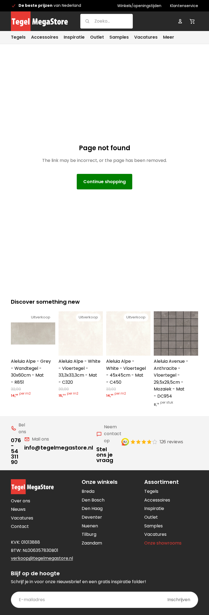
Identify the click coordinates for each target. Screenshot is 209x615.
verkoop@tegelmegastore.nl (42, 558)
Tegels (151, 491)
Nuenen (90, 526)
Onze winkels (100, 482)
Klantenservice (184, 5)
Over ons (20, 501)
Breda (88, 491)
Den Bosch (93, 500)
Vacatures (22, 518)
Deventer (92, 517)
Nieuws (18, 509)
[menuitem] (168, 37)
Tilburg (89, 534)
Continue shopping (104, 182)
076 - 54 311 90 (16, 451)
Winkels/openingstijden (139, 5)
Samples (153, 526)
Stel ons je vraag (104, 454)
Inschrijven (178, 599)
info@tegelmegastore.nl (58, 447)
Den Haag (92, 508)
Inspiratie (154, 508)
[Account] (180, 21)
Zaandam (92, 543)
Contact (20, 526)
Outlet (151, 517)
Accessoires (157, 500)
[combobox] (100, 21)
